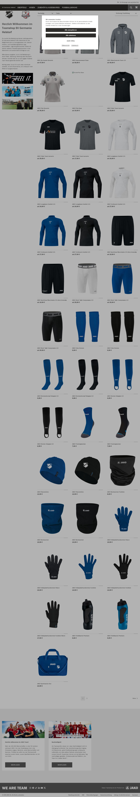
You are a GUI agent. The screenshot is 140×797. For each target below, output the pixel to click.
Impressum (74, 45)
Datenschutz (65, 45)
